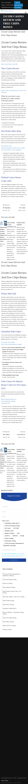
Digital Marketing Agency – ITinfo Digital (11, 782)
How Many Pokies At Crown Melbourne (11, 150)
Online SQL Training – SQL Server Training (13, 596)
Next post (22, 205)
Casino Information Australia (8, 401)
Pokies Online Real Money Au (8, 399)
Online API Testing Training (9, 617)
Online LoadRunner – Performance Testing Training (13, 613)
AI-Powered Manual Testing (9, 579)
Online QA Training (7, 583)
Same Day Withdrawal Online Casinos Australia (13, 148)
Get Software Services (6, 778)
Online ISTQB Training (8, 600)
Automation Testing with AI (9, 608)
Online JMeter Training (8, 621)
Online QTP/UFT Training (9, 625)
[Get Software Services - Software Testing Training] (14, 11)
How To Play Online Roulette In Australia (11, 344)
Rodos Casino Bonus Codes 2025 (9, 64)
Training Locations (7, 629)
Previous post (6, 205)
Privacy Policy (5, 780)
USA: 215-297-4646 (5, 2)
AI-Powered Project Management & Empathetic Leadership (11, 574)
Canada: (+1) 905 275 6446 (7, 5)
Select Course (5, 520)
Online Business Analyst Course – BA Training (11, 592)
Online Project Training (8, 604)
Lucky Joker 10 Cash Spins (8, 342)
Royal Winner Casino (6, 146)
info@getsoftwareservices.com (8, 7)
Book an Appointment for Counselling (18, 5)
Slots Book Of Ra (5, 403)
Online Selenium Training (8, 587)
